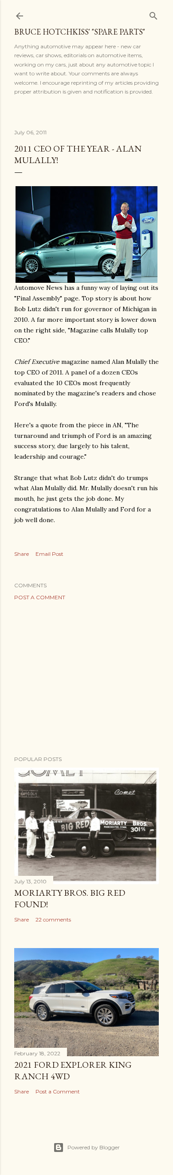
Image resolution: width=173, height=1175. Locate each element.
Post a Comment (39, 597)
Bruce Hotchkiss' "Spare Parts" (79, 32)
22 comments (53, 919)
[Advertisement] (86, 678)
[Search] (153, 14)
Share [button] (21, 553)
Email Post (49, 553)
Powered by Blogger (93, 1147)
